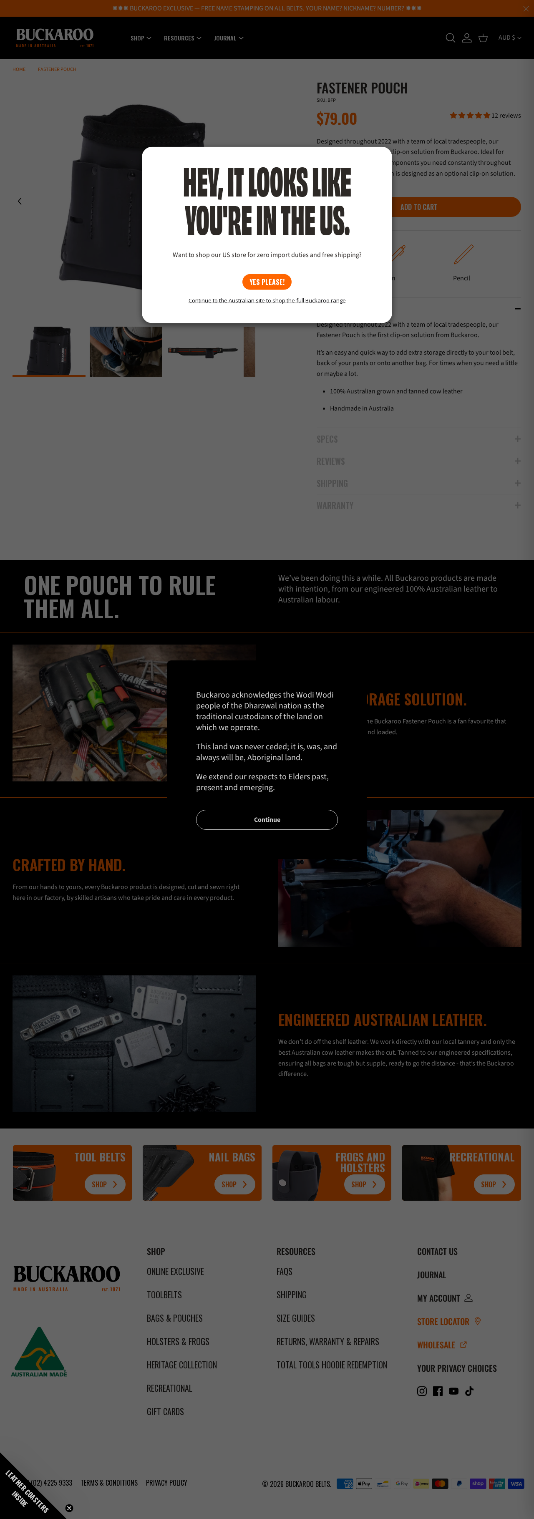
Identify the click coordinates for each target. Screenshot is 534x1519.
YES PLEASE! (267, 282)
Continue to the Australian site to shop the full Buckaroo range (267, 300)
